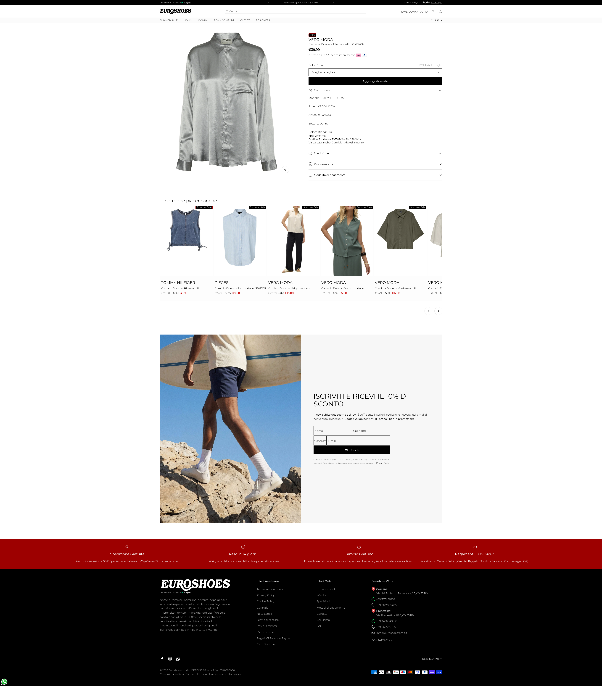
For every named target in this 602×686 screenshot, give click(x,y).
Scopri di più (436, 2)
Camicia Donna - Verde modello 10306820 (396, 289)
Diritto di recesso (268, 619)
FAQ (319, 626)
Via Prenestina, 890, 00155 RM (395, 615)
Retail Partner (186, 674)
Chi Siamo (323, 619)
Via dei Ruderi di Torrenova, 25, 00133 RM (402, 593)
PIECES (221, 282)
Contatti (322, 613)
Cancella (359, 11)
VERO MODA (321, 39)
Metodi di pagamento (331, 607)
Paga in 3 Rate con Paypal (273, 638)
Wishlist (322, 595)
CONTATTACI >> (382, 640)
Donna (413, 12)
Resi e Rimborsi (267, 626)
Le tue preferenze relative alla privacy (219, 674)
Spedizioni (323, 601)
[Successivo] (334, 2)
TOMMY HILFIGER (178, 282)
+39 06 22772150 (386, 626)
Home (404, 12)
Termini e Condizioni (270, 589)
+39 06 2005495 (386, 605)
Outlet (245, 20)
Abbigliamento (354, 142)
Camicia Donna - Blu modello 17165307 (240, 288)
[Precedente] (268, 2)
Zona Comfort (224, 20)
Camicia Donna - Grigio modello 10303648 (289, 289)
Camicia (337, 142)
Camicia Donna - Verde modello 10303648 (342, 289)
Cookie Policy (265, 601)
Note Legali (264, 613)
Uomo (424, 12)
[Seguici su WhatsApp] (178, 659)
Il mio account (326, 589)
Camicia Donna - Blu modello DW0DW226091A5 (181, 289)
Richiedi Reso (265, 632)
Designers (263, 20)
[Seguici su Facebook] (162, 659)
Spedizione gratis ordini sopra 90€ (301, 2)
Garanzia (262, 607)
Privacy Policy (383, 463)
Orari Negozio (266, 644)
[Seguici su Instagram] (170, 659)
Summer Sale (169, 20)
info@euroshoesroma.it (391, 632)
